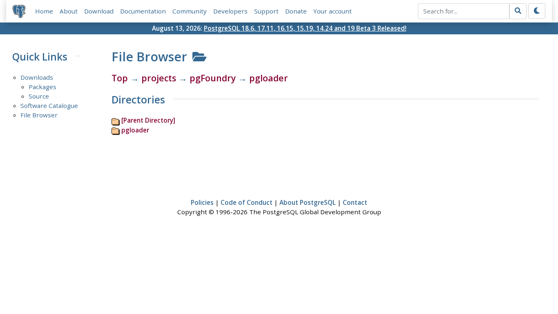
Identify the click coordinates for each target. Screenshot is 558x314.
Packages (42, 87)
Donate (296, 11)
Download (99, 11)
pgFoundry (213, 78)
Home (44, 11)
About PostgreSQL (307, 202)
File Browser (39, 115)
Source (39, 96)
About (69, 11)
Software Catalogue (49, 105)
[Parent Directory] (148, 120)
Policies (202, 202)
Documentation (143, 11)
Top (120, 78)
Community (189, 11)
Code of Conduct (246, 202)
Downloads (36, 77)
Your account (332, 11)
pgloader (268, 78)
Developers (230, 11)
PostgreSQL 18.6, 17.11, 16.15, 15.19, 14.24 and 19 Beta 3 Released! (305, 28)
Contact (355, 202)
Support (266, 11)
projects (158, 78)
